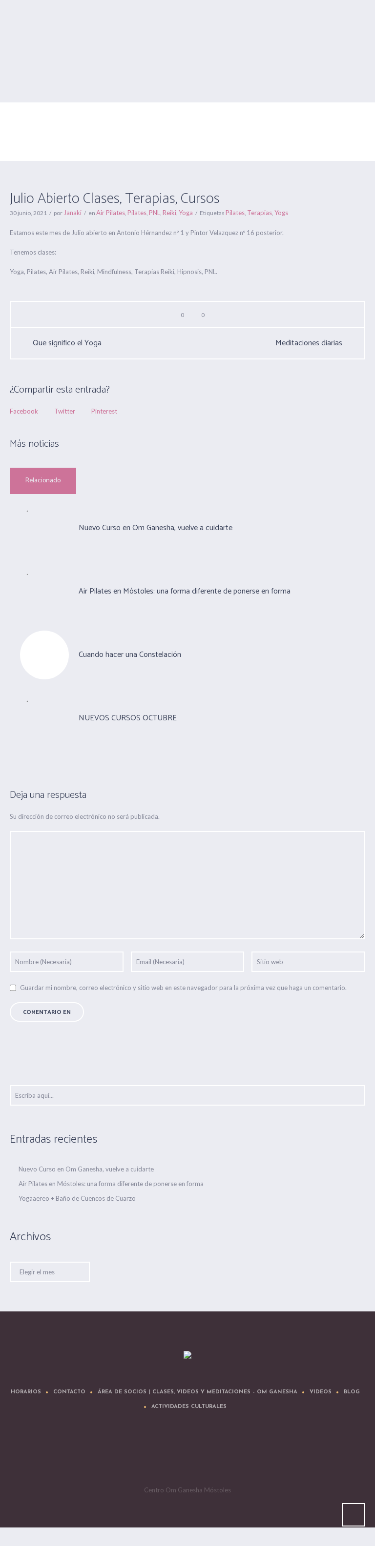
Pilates (136, 213)
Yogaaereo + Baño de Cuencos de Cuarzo (77, 1198)
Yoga (186, 213)
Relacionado (43, 480)
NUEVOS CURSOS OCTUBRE (128, 718)
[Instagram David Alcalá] (248, 1453)
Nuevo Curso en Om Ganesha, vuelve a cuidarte (155, 528)
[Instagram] (219, 1453)
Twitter (64, 411)
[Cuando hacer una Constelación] (44, 655)
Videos (321, 1392)
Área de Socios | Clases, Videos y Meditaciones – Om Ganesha (197, 1392)
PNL (154, 213)
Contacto (69, 1392)
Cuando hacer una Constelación (130, 654)
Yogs (281, 213)
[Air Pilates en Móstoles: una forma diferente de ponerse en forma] (44, 591)
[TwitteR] (131, 1453)
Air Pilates (76, 144)
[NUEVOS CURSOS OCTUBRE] (44, 718)
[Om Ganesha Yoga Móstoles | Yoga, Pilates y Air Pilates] (187, 1355)
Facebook (24, 411)
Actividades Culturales (189, 1406)
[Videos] (189, 1453)
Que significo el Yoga (67, 343)
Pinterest (104, 411)
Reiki (169, 213)
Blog (352, 1392)
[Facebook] (160, 1453)
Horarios (26, 1392)
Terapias (259, 213)
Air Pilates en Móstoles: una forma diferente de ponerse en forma (185, 591)
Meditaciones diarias (308, 343)
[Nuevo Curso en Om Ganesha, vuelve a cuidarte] (44, 528)
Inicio (49, 144)
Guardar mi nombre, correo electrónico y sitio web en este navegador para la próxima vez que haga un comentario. (183, 987)
